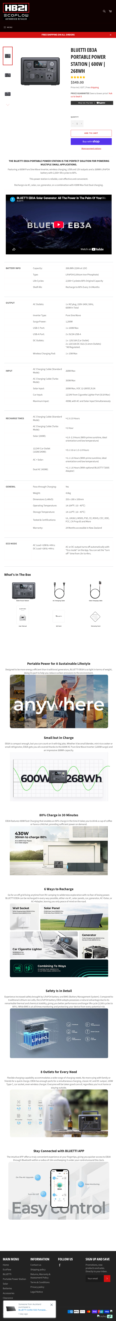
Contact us (35, 1265)
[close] (51, 1305)
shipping (94, 87)
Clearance (8, 1298)
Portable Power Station (14, 1279)
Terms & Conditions (40, 1282)
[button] (78, 77)
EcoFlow (7, 1269)
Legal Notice (36, 1292)
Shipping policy (38, 1269)
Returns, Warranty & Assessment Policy (40, 1276)
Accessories (8, 1293)
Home (6, 1265)
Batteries (7, 1288)
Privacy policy (37, 1287)
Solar (5, 1284)
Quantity (75, 117)
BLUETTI (7, 1274)
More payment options (91, 148)
